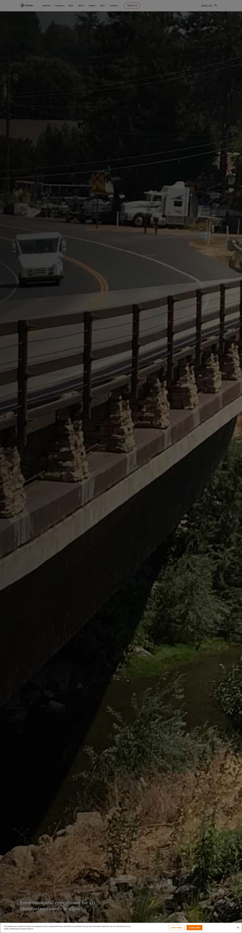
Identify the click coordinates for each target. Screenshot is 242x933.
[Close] (238, 927)
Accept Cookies (194, 928)
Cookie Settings (176, 928)
